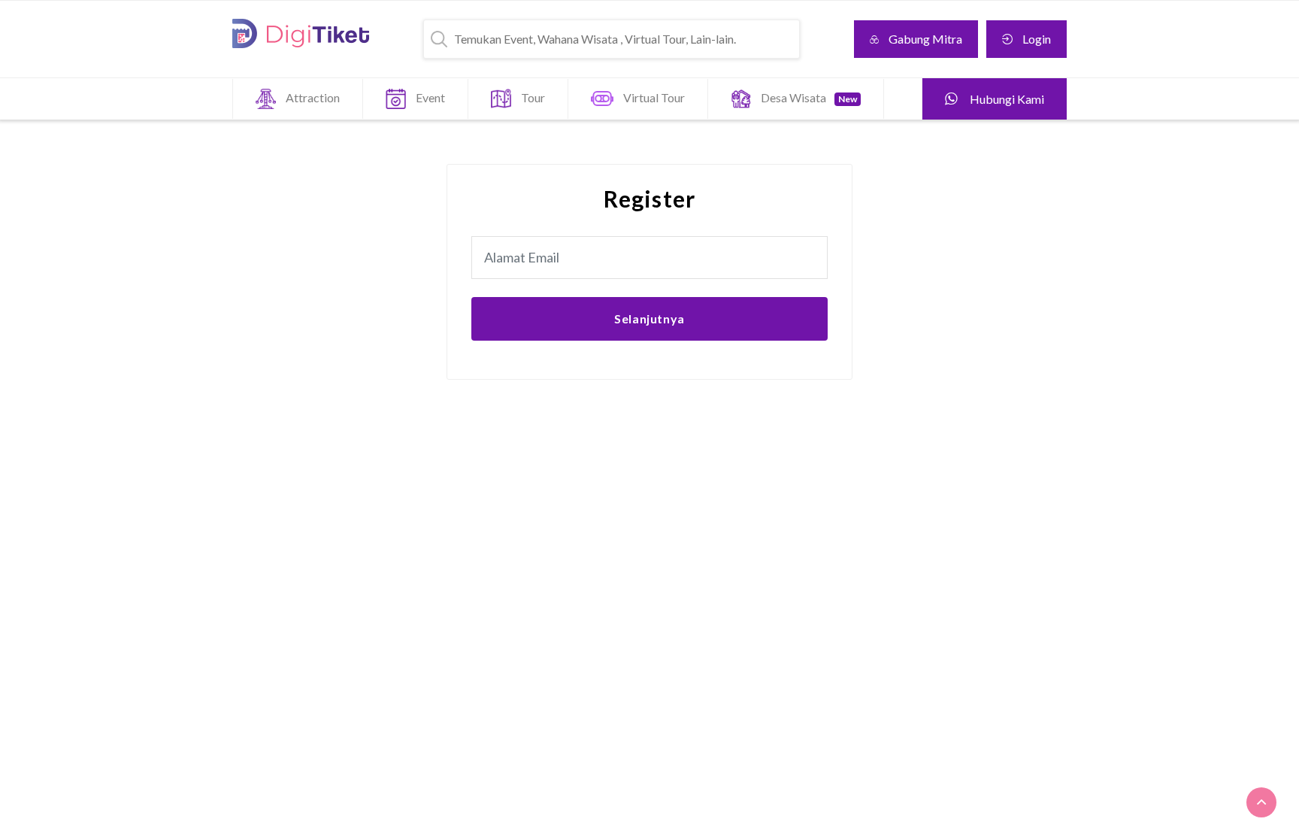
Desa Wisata (809, 97)
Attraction (313, 97)
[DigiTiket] (300, 33)
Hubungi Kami (1005, 99)
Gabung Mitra (925, 39)
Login (1036, 39)
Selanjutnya (649, 318)
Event (430, 97)
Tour (533, 97)
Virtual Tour (654, 97)
